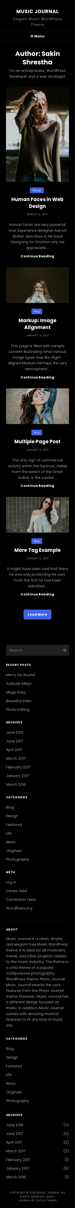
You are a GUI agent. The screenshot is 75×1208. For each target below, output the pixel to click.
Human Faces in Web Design (37, 203)
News (11, 841)
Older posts (37, 635)
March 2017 (16, 758)
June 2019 (14, 732)
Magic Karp (16, 692)
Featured (14, 824)
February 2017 (18, 767)
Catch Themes (46, 1200)
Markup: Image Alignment (38, 324)
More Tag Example (37, 550)
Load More (37, 614)
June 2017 (14, 741)
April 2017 (14, 749)
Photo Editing (17, 709)
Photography (17, 859)
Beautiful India (18, 700)
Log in (11, 882)
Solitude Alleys (19, 683)
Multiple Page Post (37, 441)
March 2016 (16, 784)
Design (37, 190)
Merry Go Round (20, 674)
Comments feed (20, 899)
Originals (14, 850)
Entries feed (16, 890)
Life (9, 833)
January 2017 (17, 775)
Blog (36, 311)
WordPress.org (19, 908)
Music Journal (37, 11)
